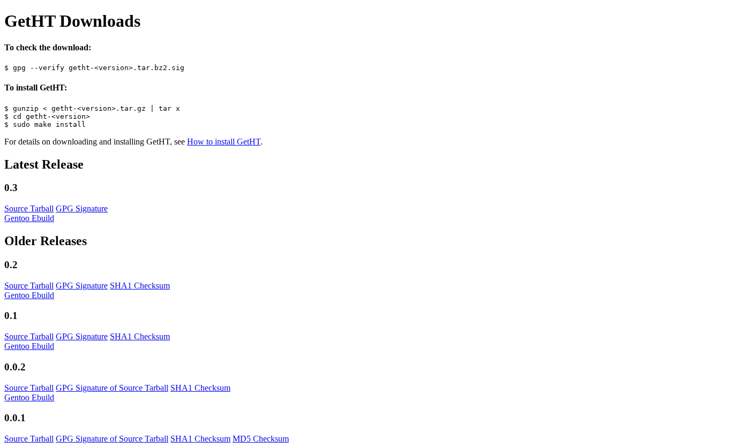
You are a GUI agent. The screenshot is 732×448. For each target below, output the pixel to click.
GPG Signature (82, 208)
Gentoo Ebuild (29, 218)
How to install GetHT (223, 141)
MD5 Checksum (261, 438)
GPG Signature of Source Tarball (112, 387)
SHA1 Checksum (140, 285)
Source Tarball (29, 208)
